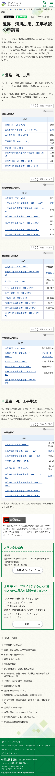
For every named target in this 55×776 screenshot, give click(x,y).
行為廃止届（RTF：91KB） (17, 298)
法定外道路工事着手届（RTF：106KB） (22, 216)
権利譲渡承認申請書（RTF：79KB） (21, 303)
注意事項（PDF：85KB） (16, 198)
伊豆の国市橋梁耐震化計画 (16, 722)
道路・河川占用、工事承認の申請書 (20, 650)
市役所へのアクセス (8, 753)
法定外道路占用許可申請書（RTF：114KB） (24, 203)
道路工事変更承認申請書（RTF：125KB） (23, 456)
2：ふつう (28, 602)
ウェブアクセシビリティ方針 (11, 745)
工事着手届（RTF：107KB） (17, 135)
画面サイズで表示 (46, 106)
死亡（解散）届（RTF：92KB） (19, 293)
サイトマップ (6, 749)
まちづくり (12, 9)
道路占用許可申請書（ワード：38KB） (22, 130)
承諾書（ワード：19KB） (16, 281)
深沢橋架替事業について (15, 690)
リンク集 (45, 745)
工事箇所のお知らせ (13, 645)
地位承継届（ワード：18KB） (18, 366)
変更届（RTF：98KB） (15, 148)
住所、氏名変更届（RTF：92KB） (20, 288)
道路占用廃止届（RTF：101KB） (19, 161)
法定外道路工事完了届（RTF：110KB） (22, 223)
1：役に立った (12, 602)
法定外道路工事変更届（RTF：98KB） (22, 229)
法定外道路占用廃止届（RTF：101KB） (22, 234)
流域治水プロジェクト (14, 707)
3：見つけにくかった (15, 617)
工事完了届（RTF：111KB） (17, 141)
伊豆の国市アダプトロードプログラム (21, 712)
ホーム (3, 9)
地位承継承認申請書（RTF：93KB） (21, 308)
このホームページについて (10, 742)
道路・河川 (23, 9)
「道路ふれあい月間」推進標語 (18, 681)
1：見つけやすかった (15, 614)
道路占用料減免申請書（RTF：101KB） (22, 166)
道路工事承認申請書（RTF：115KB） (21, 451)
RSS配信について (32, 745)
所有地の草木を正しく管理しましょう (21, 717)
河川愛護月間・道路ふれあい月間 (19, 669)
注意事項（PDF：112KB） (16, 267)
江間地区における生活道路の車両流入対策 (23, 695)
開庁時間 (30, 749)
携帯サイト (19, 749)
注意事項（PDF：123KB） (16, 444)
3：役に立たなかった (15, 606)
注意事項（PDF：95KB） (16, 125)
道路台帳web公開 (12, 686)
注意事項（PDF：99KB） (16, 348)
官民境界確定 (10, 664)
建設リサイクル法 (12, 659)
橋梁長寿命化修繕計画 (14, 654)
